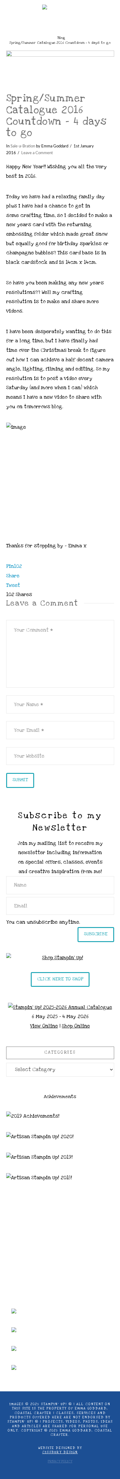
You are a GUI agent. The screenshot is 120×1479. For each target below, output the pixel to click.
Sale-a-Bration (22, 146)
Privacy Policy (60, 1461)
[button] (60, 22)
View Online (44, 1026)
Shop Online (76, 1026)
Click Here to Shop (60, 979)
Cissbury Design (60, 1452)
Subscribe (96, 934)
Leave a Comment (37, 153)
